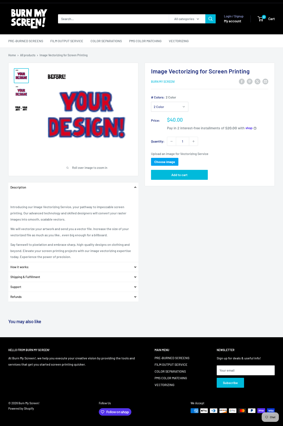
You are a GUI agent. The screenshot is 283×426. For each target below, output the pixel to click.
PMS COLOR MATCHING (145, 41)
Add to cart (179, 175)
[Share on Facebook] (242, 81)
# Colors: (163, 97)
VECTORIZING (179, 41)
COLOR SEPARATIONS (106, 41)
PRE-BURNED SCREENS (25, 41)
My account (232, 21)
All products (27, 55)
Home (12, 55)
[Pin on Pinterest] (250, 81)
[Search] (210, 18)
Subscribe (230, 383)
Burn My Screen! (163, 81)
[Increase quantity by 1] (193, 141)
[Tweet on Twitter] (257, 81)
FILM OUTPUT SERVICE (66, 41)
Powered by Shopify (21, 408)
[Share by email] (265, 81)
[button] (73, 187)
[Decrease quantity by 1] (171, 141)
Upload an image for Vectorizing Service (179, 154)
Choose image (164, 162)
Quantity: (157, 141)
